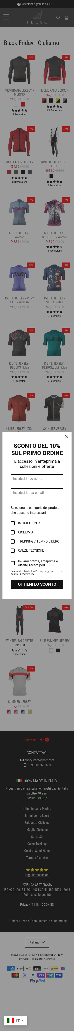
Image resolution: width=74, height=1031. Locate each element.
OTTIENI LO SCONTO (37, 584)
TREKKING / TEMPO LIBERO (38, 541)
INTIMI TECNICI (29, 523)
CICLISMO (25, 532)
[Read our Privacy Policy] (61, 571)
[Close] (67, 437)
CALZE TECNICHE (31, 550)
